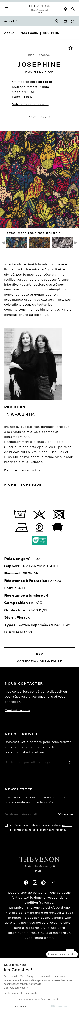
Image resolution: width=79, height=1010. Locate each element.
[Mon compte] (56, 21)
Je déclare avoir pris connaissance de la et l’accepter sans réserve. (41, 827)
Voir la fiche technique (30, 104)
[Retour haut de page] (39, 952)
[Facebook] (26, 882)
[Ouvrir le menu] (6, 9)
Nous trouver (39, 116)
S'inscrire (65, 814)
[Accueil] (39, 9)
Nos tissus (29, 33)
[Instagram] (35, 882)
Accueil (9, 21)
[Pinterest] (43, 882)
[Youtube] (52, 882)
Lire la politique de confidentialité (21, 993)
